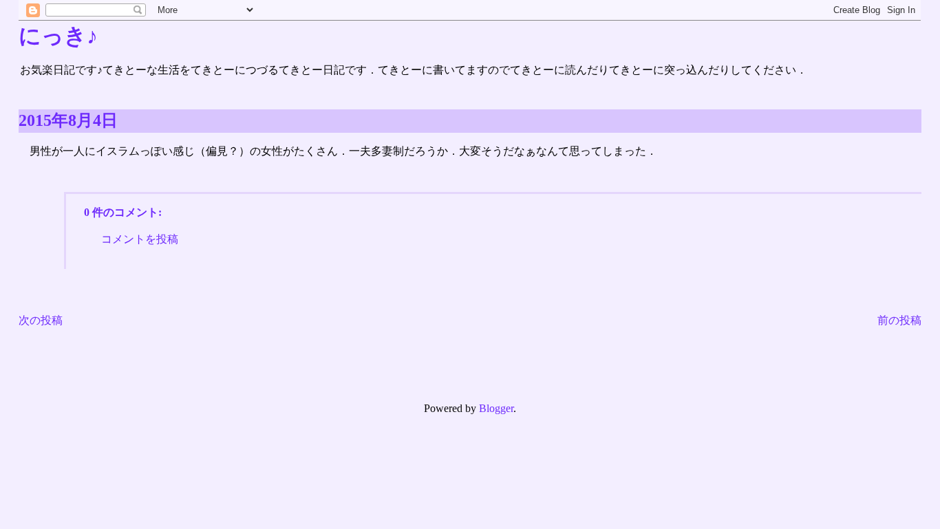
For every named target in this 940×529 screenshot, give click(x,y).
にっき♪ (58, 35)
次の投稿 (41, 320)
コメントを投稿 (139, 239)
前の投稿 (899, 320)
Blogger (496, 408)
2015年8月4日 (68, 120)
